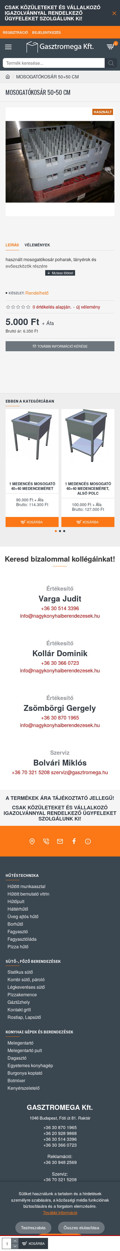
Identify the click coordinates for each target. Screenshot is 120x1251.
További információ (60, 1212)
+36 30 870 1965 (60, 717)
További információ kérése (62, 346)
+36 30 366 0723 (60, 662)
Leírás (12, 245)
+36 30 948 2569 (60, 1162)
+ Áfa (48, 322)
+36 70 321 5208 (31, 772)
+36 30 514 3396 (60, 608)
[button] (56, 531)
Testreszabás (33, 1227)
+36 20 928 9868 (60, 1133)
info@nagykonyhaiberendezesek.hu (60, 615)
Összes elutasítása (81, 1227)
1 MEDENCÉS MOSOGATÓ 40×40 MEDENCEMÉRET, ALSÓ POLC (88, 489)
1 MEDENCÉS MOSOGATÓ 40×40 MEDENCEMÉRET (32, 486)
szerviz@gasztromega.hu (79, 772)
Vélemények (37, 245)
